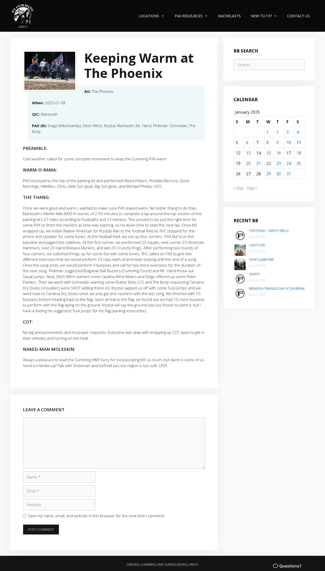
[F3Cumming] (23, 16)
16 (278, 153)
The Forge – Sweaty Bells (268, 231)
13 (248, 153)
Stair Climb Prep (261, 259)
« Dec (239, 188)
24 (288, 163)
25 (299, 163)
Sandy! (254, 274)
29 (268, 174)
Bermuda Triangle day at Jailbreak (277, 288)
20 (248, 163)
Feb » (252, 188)
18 (299, 153)
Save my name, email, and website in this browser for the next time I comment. (96, 515)
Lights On (257, 245)
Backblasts (229, 15)
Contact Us (298, 15)
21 (258, 163)
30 (278, 174)
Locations (149, 15)
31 (288, 174)
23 (278, 163)
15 (268, 153)
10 (288, 142)
